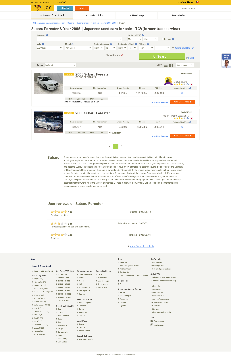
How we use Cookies (160, 303)
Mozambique (125, 296)
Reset (191, 58)
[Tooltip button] (47, 35)
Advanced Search (184, 48)
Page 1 (122, 23)
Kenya (122, 292)
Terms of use (157, 293)
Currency (186, 8)
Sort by (40, 65)
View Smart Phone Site (161, 312)
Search (162, 56)
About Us (156, 286)
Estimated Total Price (181, 88)
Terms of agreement (160, 299)
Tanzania (124, 299)
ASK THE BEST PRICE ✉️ (183, 102)
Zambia (123, 302)
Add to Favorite (161, 102)
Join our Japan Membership (164, 281)
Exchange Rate (158, 266)
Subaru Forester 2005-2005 (104, 23)
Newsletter (156, 306)
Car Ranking (157, 262)
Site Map (155, 309)
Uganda (123, 306)
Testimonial (157, 289)
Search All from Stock (43, 271)
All (121, 284)
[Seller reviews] (181, 85)
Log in (82, 8)
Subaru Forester (83, 23)
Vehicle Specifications (161, 269)
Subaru (71, 23)
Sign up (65, 8)
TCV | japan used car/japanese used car (48, 23)
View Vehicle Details (142, 246)
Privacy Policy (158, 296)
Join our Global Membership (164, 277)
